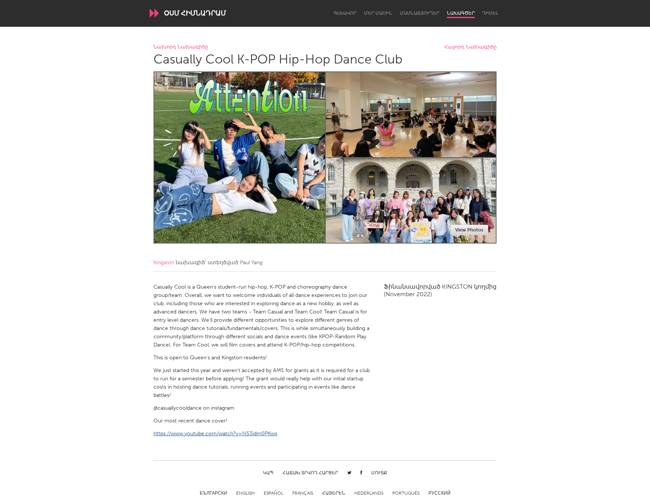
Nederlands (368, 493)
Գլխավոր (345, 13)
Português (405, 493)
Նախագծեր (461, 13)
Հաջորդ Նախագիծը (470, 47)
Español (273, 493)
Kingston (163, 262)
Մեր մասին (378, 13)
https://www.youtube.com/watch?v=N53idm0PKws (215, 433)
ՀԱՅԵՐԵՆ (333, 493)
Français (302, 493)
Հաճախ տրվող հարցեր (310, 472)
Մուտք (379, 472)
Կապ (268, 472)
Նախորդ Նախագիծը (180, 47)
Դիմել (490, 13)
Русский (439, 493)
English (245, 493)
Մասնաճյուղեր (419, 13)
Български (213, 493)
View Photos (469, 230)
